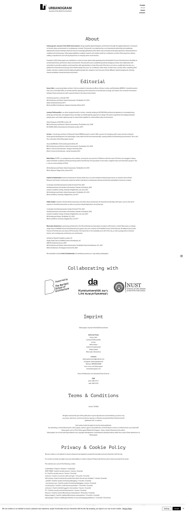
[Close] (183, 508)
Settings (166, 508)
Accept (176, 508)
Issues (143, 10)
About (143, 8)
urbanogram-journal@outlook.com (93, 359)
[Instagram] (181, 256)
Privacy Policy (127, 508)
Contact (142, 13)
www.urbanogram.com (93, 369)
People (142, 5)
